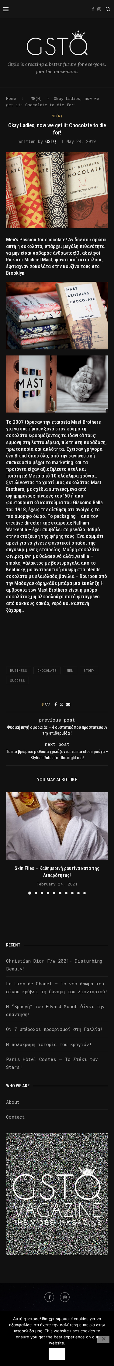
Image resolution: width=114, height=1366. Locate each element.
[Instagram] (99, 9)
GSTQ (50, 141)
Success (17, 680)
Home (11, 98)
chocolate (47, 670)
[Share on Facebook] (55, 704)
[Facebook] (93, 9)
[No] (103, 1339)
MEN (70, 670)
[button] (11, 843)
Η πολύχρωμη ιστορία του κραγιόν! (49, 1044)
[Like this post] (47, 704)
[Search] (108, 9)
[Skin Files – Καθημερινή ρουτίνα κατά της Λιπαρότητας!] (57, 826)
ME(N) (36, 98)
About (13, 1102)
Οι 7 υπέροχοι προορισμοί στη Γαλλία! (54, 1029)
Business (18, 670)
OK (57, 1353)
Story (89, 670)
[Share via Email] (68, 704)
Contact (15, 1117)
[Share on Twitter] (61, 704)
